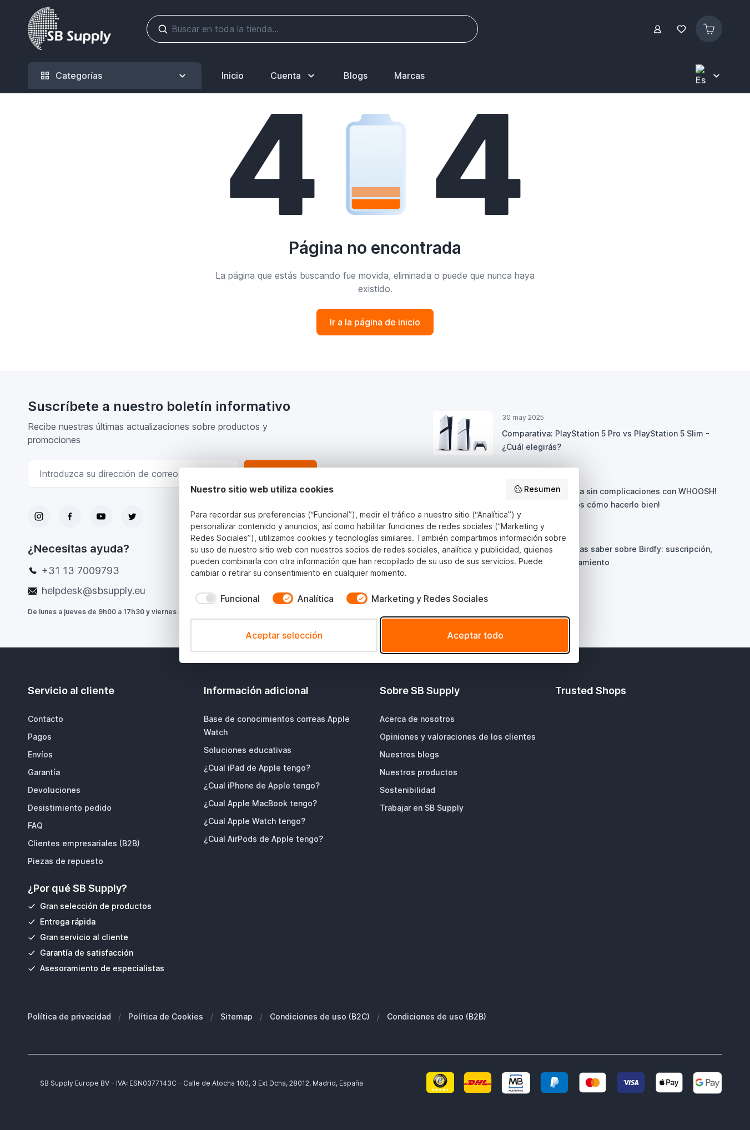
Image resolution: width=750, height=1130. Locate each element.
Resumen (542, 489)
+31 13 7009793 (80, 570)
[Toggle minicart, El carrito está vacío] (709, 29)
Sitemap (236, 1016)
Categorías (79, 75)
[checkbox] (225, 598)
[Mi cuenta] (657, 29)
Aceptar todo (475, 635)
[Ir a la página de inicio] (69, 29)
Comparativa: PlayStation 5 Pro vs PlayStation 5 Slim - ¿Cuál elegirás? (605, 440)
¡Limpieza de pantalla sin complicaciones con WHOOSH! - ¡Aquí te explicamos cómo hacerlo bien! (609, 497)
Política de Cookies (165, 1016)
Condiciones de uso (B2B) (436, 1016)
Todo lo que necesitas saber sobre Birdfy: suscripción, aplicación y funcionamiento (607, 555)
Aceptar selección (284, 635)
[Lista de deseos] (681, 29)
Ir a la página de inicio (375, 322)
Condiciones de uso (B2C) (320, 1016)
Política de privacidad (69, 1016)
